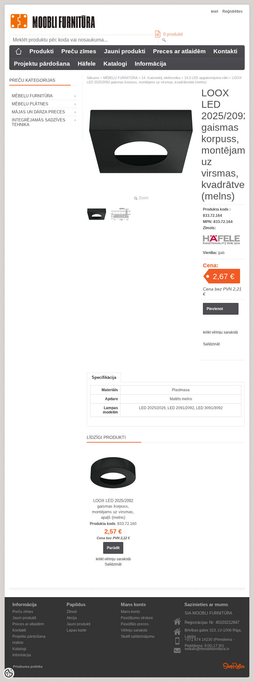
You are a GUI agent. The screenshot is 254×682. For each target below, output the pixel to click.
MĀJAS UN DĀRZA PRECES (38, 112)
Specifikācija (104, 377)
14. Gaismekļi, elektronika (161, 78)
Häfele (87, 63)
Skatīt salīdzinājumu (138, 636)
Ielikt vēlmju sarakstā (220, 332)
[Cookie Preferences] (8, 673)
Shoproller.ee (234, 666)
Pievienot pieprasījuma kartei (218, 311)
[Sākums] (18, 51)
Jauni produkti (124, 51)
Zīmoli (72, 612)
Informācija (150, 63)
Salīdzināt (211, 344)
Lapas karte (76, 630)
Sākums (93, 78)
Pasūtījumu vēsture (137, 618)
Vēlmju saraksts (134, 630)
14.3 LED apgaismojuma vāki (206, 78)
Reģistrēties (232, 11)
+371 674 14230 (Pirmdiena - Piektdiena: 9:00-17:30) (209, 640)
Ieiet (214, 11)
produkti (173, 34)
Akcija (72, 618)
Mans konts (130, 612)
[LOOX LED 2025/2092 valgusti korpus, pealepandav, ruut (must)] (97, 214)
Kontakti (225, 51)
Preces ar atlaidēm (179, 51)
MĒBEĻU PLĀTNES (30, 104)
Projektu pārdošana (42, 63)
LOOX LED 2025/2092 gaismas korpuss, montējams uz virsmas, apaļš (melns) (113, 509)
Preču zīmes (78, 51)
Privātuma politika (27, 666)
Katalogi (115, 63)
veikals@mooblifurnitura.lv (207, 649)
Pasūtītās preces (135, 624)
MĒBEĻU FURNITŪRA (32, 96)
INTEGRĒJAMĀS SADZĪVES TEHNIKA (38, 122)
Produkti (41, 51)
